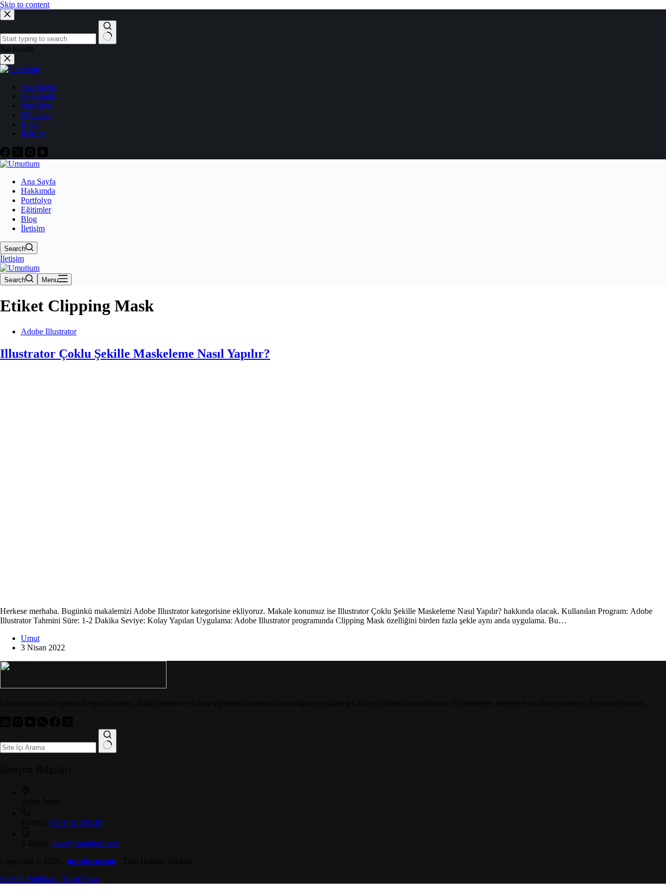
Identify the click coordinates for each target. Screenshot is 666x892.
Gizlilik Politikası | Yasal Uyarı (50, 878)
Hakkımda (38, 190)
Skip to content (24, 4)
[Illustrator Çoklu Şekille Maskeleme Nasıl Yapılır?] (200, 593)
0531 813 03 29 (76, 822)
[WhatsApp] (43, 724)
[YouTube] (31, 724)
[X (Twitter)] (67, 724)
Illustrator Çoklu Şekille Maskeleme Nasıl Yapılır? (135, 353)
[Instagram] (18, 724)
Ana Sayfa (38, 181)
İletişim (33, 228)
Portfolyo (36, 200)
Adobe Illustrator (48, 331)
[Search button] (107, 741)
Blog (29, 219)
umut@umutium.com (85, 843)
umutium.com (91, 861)
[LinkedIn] (6, 724)
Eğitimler (36, 209)
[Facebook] (56, 724)
